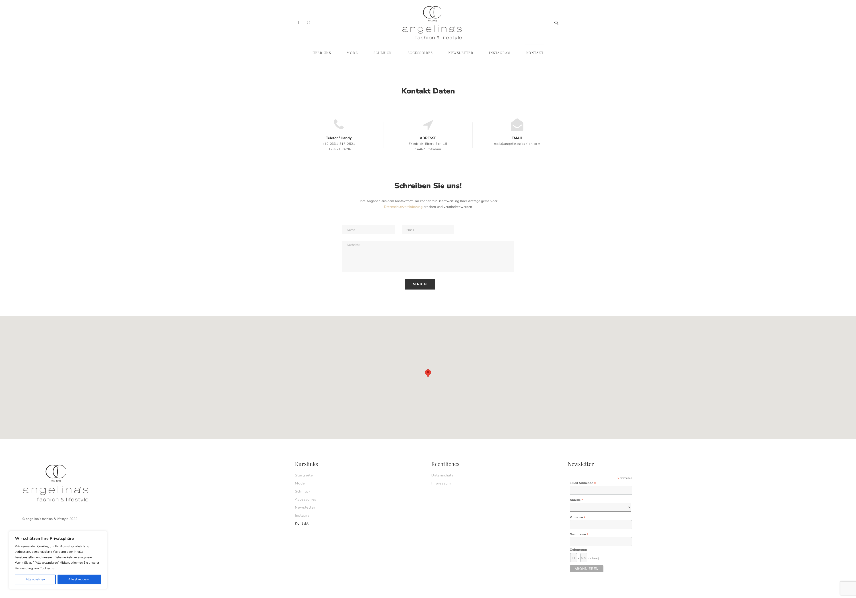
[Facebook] (299, 22)
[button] (428, 373)
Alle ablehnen (35, 579)
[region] (58, 560)
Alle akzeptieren (79, 579)
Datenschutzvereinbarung (403, 207)
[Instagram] (308, 22)
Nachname (579, 534)
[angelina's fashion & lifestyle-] (432, 22)
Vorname (578, 517)
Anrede (576, 500)
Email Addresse (583, 483)
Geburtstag (578, 549)
